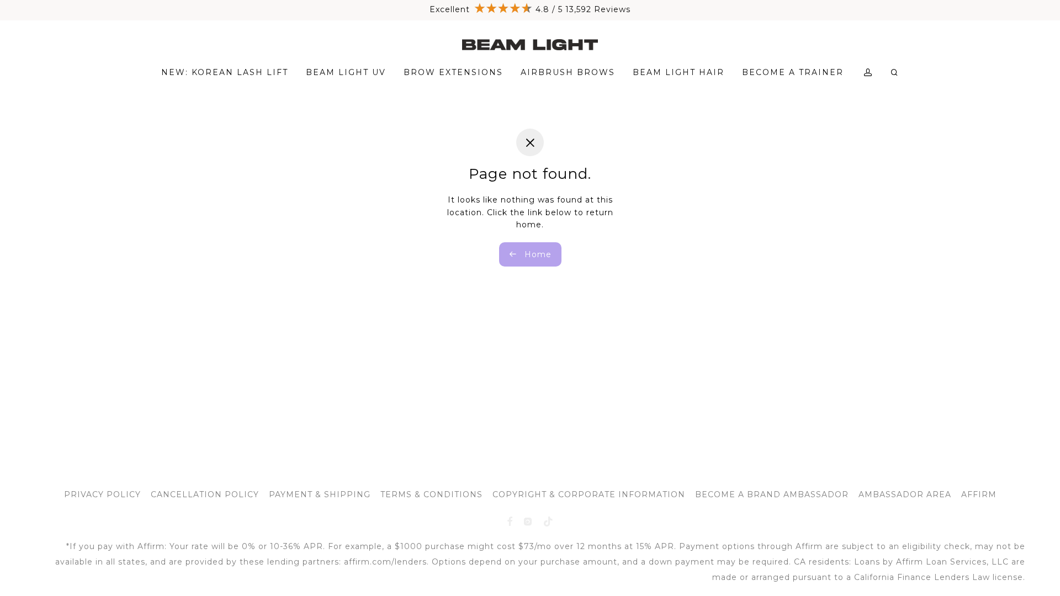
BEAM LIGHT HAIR (678, 72)
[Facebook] (510, 521)
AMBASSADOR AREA (904, 494)
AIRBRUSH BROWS (568, 72)
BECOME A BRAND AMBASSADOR (772, 494)
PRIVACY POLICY (102, 494)
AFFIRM (979, 494)
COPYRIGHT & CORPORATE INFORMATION (588, 494)
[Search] (895, 73)
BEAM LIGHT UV (346, 72)
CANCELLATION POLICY (205, 494)
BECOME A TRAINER (793, 72)
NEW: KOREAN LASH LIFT (224, 72)
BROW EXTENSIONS (453, 72)
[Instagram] (528, 521)
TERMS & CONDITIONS (431, 494)
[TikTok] (548, 521)
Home (537, 254)
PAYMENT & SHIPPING (319, 494)
